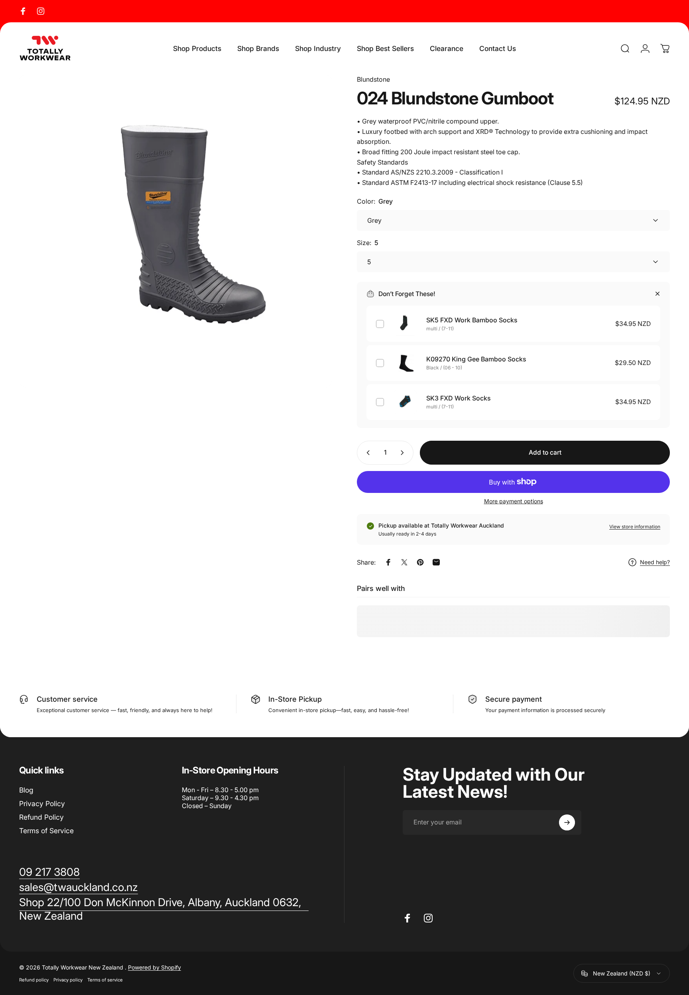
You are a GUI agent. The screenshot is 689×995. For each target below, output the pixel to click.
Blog (26, 790)
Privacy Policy (42, 803)
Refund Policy (41, 817)
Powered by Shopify (154, 967)
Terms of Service (46, 830)
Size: (367, 243)
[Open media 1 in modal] (175, 231)
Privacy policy (68, 980)
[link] (164, 909)
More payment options (513, 501)
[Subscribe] (567, 822)
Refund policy (34, 980)
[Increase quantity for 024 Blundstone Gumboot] (404, 452)
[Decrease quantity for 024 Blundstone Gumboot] (366, 452)
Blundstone (373, 79)
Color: (375, 201)
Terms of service (105, 980)
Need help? (655, 562)
